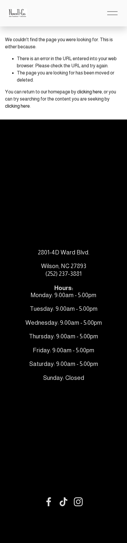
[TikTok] (63, 502)
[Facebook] (48, 502)
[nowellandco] (78, 502)
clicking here (89, 91)
